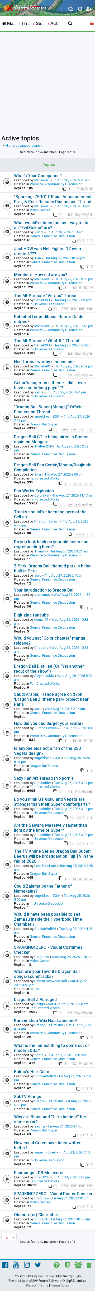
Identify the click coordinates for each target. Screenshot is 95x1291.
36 (85, 288)
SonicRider (42, 783)
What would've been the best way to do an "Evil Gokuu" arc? (51, 225)
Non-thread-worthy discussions (44, 361)
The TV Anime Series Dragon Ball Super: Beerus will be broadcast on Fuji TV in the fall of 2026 (53, 856)
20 (74, 879)
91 (85, 741)
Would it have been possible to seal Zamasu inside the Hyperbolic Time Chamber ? (48, 919)
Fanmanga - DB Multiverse (39, 1172)
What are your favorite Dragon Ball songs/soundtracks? (47, 974)
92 (91, 741)
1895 (89, 309)
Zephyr (39, 1126)
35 (80, 288)
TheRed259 (43, 446)
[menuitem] (71, 9)
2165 (89, 429)
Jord (37, 575)
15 (80, 483)
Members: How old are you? (40, 274)
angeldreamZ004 (47, 416)
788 (84, 504)
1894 (81, 309)
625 (70, 1013)
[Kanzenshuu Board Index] (27, 6)
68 (85, 1064)
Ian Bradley (46, 1276)
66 (74, 1064)
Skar (37, 474)
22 (85, 879)
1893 (73, 309)
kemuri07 (41, 619)
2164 (81, 429)
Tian (37, 258)
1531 (81, 1186)
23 (91, 879)
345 (84, 792)
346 (90, 792)
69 (91, 1064)
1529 (65, 1186)
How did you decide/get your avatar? (49, 723)
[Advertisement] (47, 81)
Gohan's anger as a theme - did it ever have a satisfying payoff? (50, 385)
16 (85, 483)
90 (80, 741)
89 (74, 741)
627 (84, 1013)
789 (90, 504)
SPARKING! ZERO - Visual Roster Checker (53, 1193)
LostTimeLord (45, 866)
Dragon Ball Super (43, 424)
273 (70, 375)
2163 (73, 429)
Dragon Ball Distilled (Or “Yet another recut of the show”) (49, 669)
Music (34, 989)
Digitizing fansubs (31, 615)
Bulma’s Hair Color (31, 1071)
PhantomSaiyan (46, 521)
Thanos (40, 551)
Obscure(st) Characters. (37, 1214)
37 (91, 288)
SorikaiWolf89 (45, 929)
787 (77, 504)
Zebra (39, 232)
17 (91, 483)
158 (90, 215)
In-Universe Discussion (47, 304)
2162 (65, 429)
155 (70, 215)
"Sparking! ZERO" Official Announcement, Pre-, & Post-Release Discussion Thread (53, 199)
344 (77, 792)
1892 (65, 309)
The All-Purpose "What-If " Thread (46, 340)
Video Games (40, 210)
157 (84, 215)
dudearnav (42, 595)
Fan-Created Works (45, 478)
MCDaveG (42, 180)
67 (80, 1064)
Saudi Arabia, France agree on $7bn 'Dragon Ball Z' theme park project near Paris (51, 699)
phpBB (30, 1281)
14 (74, 483)
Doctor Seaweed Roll (50, 981)
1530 (73, 1186)
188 (77, 354)
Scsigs (39, 1004)
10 (91, 189)
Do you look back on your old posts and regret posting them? (51, 544)
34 (74, 288)
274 (77, 375)
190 (90, 354)
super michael (45, 1152)
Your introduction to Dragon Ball (44, 590)
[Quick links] (92, 24)
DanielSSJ (42, 300)
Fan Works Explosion (34, 490)
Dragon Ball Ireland (48, 1025)
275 (84, 375)
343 (70, 792)
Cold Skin (41, 495)
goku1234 (42, 1177)
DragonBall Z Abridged (35, 999)
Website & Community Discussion (56, 184)
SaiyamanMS (44, 676)
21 (80, 879)
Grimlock (41, 1219)
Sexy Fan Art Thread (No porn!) (43, 778)
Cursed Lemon (45, 728)
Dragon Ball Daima (44, 766)
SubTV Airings (27, 1096)
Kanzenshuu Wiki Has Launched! (45, 1020)
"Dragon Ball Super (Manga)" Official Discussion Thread (49, 409)
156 (77, 215)
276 (90, 375)
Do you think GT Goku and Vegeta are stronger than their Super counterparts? (52, 802)
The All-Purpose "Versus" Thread (46, 295)
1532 (89, 1186)
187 (70, 354)
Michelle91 (42, 279)
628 (90, 1013)
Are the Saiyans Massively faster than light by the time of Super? (50, 828)
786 (70, 504)
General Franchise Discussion (52, 236)
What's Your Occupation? (38, 175)
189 (84, 354)
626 (77, 1013)
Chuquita (41, 648)
